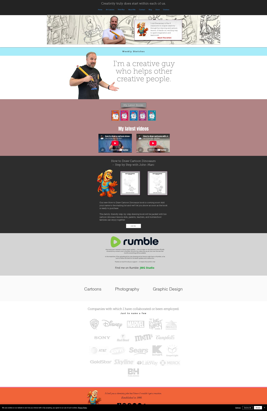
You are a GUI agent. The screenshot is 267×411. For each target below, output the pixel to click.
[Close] (264, 407)
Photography (127, 289)
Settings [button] (238, 408)
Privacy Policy (82, 408)
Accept (258, 408)
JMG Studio (147, 268)
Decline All (247, 408)
